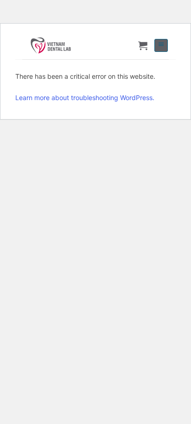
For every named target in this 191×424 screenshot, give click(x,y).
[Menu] (161, 45)
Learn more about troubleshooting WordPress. (84, 97)
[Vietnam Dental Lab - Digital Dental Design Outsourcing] (62, 45)
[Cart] (142, 45)
